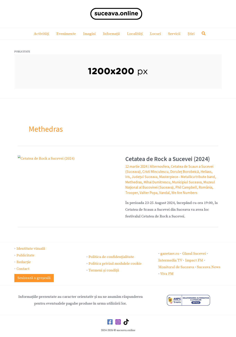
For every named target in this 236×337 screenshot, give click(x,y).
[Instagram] (118, 322)
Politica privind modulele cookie (114, 263)
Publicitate (25, 255)
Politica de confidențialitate (111, 257)
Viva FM (166, 274)
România (205, 187)
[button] (204, 34)
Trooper (131, 192)
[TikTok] (126, 322)
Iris (127, 176)
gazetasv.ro (169, 253)
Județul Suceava (144, 176)
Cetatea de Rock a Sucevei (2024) (167, 159)
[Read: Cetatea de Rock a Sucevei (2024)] (46, 158)
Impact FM (194, 260)
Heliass (206, 171)
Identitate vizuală (30, 248)
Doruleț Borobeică (184, 171)
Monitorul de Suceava (176, 267)
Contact (22, 269)
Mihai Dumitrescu (157, 182)
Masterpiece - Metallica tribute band (187, 176)
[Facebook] (110, 322)
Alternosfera (159, 166)
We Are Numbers (184, 192)
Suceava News (208, 267)
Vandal (164, 192)
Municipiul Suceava (187, 182)
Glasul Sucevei (194, 253)
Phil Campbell (186, 187)
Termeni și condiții (103, 270)
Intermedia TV (170, 260)
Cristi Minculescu (155, 171)
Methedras (133, 182)
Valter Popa (148, 192)
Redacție (23, 262)
